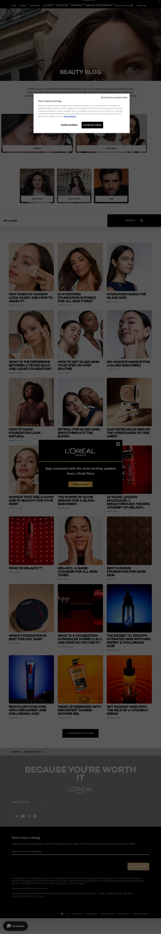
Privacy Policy (70, 116)
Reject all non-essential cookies (114, 97)
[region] (81, 113)
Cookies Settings (69, 125)
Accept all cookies (92, 125)
